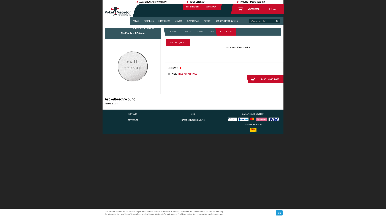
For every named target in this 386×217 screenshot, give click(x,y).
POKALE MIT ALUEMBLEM (144, 29)
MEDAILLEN (149, 21)
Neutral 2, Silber (178, 43)
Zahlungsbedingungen (253, 114)
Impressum (133, 120)
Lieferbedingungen (253, 125)
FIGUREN (207, 21)
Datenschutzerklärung (193, 120)
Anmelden (211, 7)
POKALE (136, 21)
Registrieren (192, 7)
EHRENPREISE (164, 21)
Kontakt (132, 114)
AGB (193, 114)
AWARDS (178, 21)
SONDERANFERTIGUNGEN (227, 21)
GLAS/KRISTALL (193, 21)
